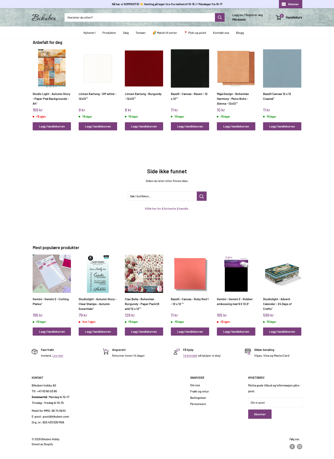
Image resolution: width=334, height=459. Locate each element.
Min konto (239, 19)
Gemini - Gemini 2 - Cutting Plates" (51, 301)
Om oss (195, 385)
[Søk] (220, 17)
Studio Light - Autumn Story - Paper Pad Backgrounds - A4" (51, 98)
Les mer (57, 355)
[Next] (300, 85)
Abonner (293, 4)
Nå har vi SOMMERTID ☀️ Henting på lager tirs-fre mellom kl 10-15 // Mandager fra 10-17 (167, 4)
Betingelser (198, 397)
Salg (126, 32)
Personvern (198, 404)
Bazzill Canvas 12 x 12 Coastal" (277, 96)
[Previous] (33, 85)
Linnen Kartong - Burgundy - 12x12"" (143, 96)
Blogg (240, 32)
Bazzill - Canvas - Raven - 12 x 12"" (189, 96)
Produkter (109, 32)
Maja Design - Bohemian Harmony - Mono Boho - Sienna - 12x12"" (233, 98)
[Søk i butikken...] (202, 196)
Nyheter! (90, 32)
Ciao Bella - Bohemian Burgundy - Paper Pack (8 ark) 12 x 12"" (142, 303)
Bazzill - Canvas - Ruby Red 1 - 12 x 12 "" (190, 301)
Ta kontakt (190, 355)
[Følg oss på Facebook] (292, 446)
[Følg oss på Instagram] (299, 446)
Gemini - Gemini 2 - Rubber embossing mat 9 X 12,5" (235, 301)
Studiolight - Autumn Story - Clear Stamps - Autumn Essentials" (98, 303)
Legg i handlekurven (52, 126)
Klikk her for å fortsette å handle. (167, 208)
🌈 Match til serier (165, 32)
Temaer (140, 32)
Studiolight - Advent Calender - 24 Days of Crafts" (277, 303)
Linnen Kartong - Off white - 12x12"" (97, 96)
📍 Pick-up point (195, 32)
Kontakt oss (221, 32)
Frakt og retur (199, 391)
